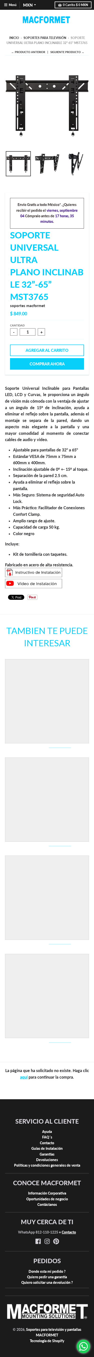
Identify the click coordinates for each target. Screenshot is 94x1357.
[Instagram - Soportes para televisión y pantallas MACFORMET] (47, 1241)
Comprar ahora (47, 363)
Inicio (14, 38)
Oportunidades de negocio (47, 1199)
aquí (24, 1077)
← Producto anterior (28, 52)
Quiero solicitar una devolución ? (47, 1282)
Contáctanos (47, 1204)
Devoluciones (47, 1160)
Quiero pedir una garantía (47, 1277)
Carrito (75, 5)
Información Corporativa (47, 1193)
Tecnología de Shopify (47, 1341)
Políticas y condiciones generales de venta (47, 1165)
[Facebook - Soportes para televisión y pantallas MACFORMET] (38, 1241)
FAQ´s (47, 1137)
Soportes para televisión (45, 38)
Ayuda (47, 1131)
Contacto (47, 1143)
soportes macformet (27, 305)
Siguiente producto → (67, 52)
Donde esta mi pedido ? (47, 1271)
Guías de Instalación (47, 1148)
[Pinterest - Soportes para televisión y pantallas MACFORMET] (56, 1241)
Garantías (47, 1154)
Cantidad (17, 325)
